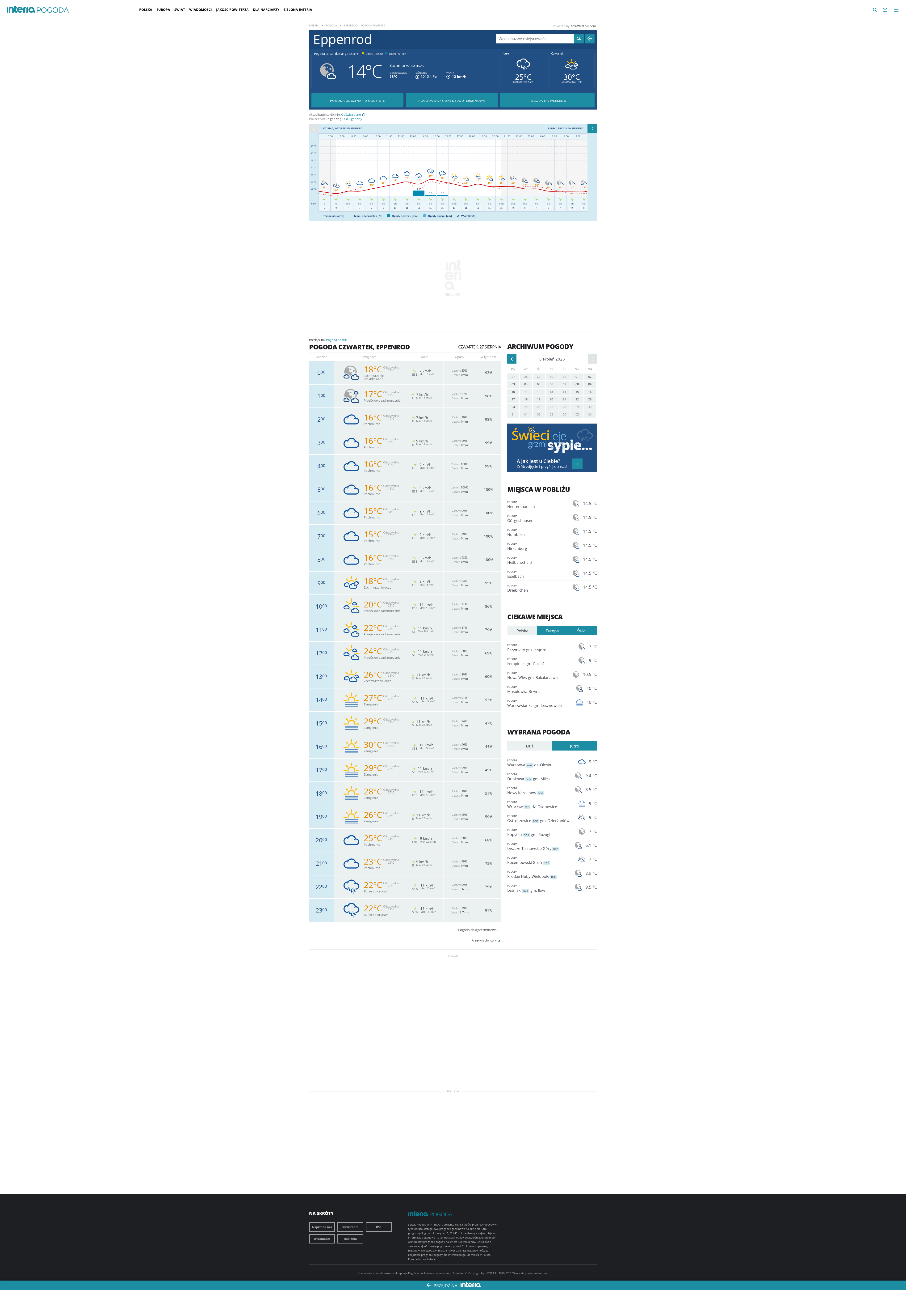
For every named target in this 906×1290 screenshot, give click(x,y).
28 (526, 376)
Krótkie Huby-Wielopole (531, 874)
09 (589, 384)
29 (538, 376)
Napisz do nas (322, 1227)
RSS (378, 1227)
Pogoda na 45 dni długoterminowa (451, 100)
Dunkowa (528, 776)
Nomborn (516, 532)
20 (551, 399)
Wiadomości (200, 9)
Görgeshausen (520, 518)
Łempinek (525, 661)
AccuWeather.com (583, 26)
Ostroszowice (538, 818)
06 (551, 384)
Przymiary (526, 647)
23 (589, 399)
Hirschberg (517, 546)
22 (577, 399)
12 (538, 392)
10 (513, 392)
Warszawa (529, 763)
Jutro (506, 53)
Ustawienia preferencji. (438, 1273)
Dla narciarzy (266, 9)
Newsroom (350, 1227)
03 (513, 384)
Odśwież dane (351, 114)
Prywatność (460, 1273)
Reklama (350, 1239)
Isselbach (515, 574)
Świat (179, 9)
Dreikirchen (517, 588)
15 (577, 392)
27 (513, 376)
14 (564, 392)
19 (538, 399)
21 (564, 399)
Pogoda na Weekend (547, 100)
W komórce (322, 1239)
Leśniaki (526, 888)
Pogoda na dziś (336, 340)
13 (551, 392)
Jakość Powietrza (232, 9)
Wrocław (532, 804)
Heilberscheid (519, 560)
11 (526, 392)
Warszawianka (534, 703)
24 (513, 407)
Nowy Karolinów (525, 790)
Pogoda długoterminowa (477, 930)
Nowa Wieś (532, 675)
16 (589, 392)
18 (526, 399)
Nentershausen (521, 504)
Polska (145, 9)
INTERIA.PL (491, 1273)
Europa (163, 9)
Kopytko (528, 832)
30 (551, 376)
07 (564, 384)
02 (589, 376)
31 (564, 376)
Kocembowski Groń (528, 860)
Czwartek (557, 53)
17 (513, 399)
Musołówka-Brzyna (524, 689)
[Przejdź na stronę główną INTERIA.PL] (21, 9)
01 (577, 376)
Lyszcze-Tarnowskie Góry (532, 846)
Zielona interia (298, 9)
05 (538, 384)
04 (526, 384)
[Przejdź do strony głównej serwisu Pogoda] (53, 10)
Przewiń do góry (484, 940)
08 (577, 384)
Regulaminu (415, 1273)
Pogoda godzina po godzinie (357, 100)
